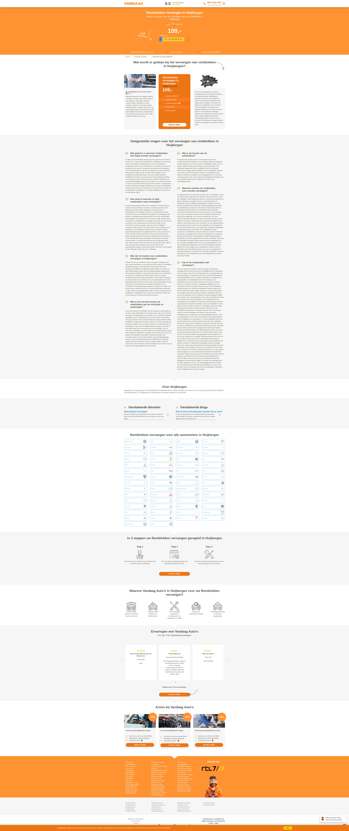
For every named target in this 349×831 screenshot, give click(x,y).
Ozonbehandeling (182, 764)
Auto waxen (128, 780)
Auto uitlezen (129, 776)
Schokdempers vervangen (185, 774)
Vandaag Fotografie (209, 805)
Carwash (154, 768)
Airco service (129, 768)
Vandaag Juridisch (156, 809)
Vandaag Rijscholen (157, 803)
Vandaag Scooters (182, 805)
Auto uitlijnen (129, 778)
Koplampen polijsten (157, 784)
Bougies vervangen (131, 791)
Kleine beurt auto (156, 782)
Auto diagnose (129, 770)
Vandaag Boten (129, 809)
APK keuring (129, 762)
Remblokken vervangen (184, 766)
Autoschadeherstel (131, 786)
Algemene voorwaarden (135, 819)
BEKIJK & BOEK (174, 125)
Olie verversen (181, 762)
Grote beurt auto (156, 778)
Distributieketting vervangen (159, 770)
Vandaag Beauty (130, 807)
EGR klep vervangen (157, 776)
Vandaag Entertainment (158, 805)
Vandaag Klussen (130, 803)
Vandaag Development (184, 811)
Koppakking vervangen (158, 786)
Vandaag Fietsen (156, 807)
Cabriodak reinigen (131, 793)
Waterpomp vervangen (184, 787)
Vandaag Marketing (209, 803)
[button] (126, 153)
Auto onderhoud (130, 772)
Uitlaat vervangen (182, 782)
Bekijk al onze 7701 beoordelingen (174, 687)
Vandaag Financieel (183, 809)
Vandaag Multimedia (157, 811)
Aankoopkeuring (130, 764)
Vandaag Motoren (130, 811)
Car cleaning (155, 764)
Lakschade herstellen (157, 791)
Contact (135, 823)
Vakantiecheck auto (183, 785)
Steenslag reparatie (183, 776)
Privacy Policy (135, 821)
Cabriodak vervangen (157, 762)
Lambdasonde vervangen (158, 793)
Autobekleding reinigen (132, 784)
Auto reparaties (129, 774)
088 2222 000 (214, 2)
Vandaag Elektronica (183, 807)
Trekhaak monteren (183, 780)
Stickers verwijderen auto (184, 778)
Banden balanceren (131, 789)
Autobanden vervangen (132, 782)
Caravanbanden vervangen (159, 766)
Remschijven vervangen (135, 411)
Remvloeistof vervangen (184, 770)
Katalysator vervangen (158, 780)
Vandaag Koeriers (130, 805)
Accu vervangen (130, 766)
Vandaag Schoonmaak (184, 803)
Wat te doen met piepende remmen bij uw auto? (199, 411)
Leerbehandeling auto (157, 795)
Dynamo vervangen (157, 774)
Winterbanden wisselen (184, 789)
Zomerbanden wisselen (184, 791)
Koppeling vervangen (157, 789)
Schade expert (181, 772)
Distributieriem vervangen (159, 772)
